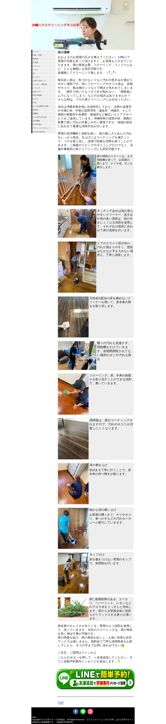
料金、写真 (37, 55)
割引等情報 (37, 95)
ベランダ (36, 88)
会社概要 (36, 121)
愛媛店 (35, 113)
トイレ (35, 70)
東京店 (35, 110)
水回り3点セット (39, 81)
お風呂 (35, 62)
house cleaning (39, 132)
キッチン (36, 77)
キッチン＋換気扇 (40, 84)
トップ (35, 51)
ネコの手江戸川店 (40, 117)
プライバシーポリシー (41, 128)
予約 (35, 102)
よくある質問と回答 (40, 106)
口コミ (35, 99)
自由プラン (37, 92)
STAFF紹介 (37, 124)
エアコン (36, 66)
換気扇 (35, 59)
